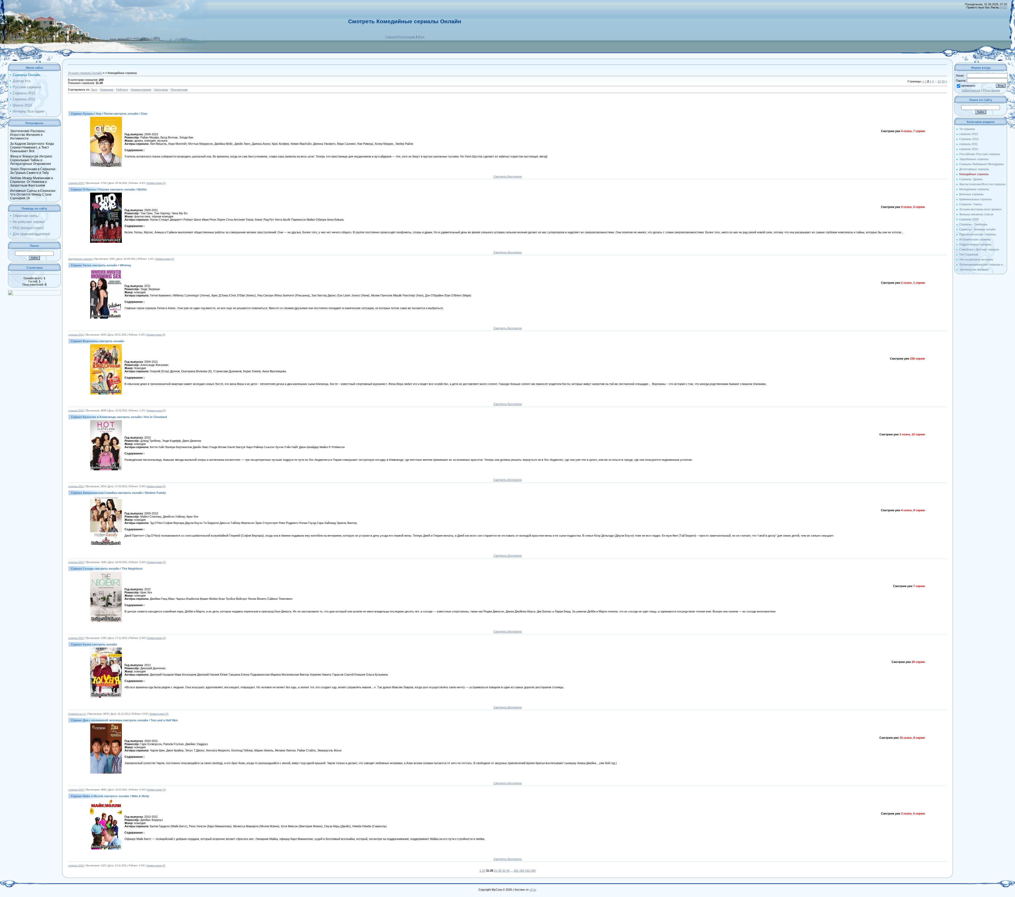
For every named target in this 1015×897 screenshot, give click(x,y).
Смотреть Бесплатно (507, 176)
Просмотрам (179, 89)
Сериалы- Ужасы (970, 204)
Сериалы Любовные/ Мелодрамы (981, 164)
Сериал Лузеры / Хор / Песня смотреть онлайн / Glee (109, 113)
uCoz (532, 889)
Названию (106, 89)
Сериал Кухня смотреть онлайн (94, 644)
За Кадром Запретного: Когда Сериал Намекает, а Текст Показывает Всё (32, 147)
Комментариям (141, 89)
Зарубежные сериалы (80, 259)
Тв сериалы (967, 129)
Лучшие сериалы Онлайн (85, 73)
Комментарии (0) (156, 183)
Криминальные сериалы (975, 199)
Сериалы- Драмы (970, 179)
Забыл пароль (971, 90)
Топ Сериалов (968, 254)
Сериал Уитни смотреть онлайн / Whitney (101, 265)
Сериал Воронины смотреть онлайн (97, 341)
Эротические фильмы (974, 269)
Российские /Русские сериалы (979, 154)
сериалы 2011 (76, 334)
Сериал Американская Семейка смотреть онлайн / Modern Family (118, 492)
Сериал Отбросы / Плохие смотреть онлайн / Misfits (109, 189)
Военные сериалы (971, 194)
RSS (1004, 7)
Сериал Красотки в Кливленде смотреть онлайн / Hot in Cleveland (119, 417)
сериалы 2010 (76, 183)
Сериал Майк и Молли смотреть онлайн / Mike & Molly (110, 796)
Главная (390, 36)
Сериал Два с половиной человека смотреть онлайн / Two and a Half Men (124, 720)
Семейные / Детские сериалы (979, 249)
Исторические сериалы (975, 239)
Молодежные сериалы (974, 189)
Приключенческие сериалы (977, 234)
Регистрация (406, 36)
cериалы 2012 (76, 638)
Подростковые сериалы (975, 244)
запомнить (968, 85)
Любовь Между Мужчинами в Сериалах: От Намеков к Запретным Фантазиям (31, 181)
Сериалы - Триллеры (973, 224)
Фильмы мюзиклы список (976, 214)
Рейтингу (122, 89)
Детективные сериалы (974, 169)
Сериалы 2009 (969, 219)
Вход (421, 36)
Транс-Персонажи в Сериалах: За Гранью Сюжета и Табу (33, 171)
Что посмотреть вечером (976, 259)
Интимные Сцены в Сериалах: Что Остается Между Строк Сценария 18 (33, 194)
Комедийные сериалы (974, 174)
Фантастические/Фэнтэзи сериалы (982, 184)
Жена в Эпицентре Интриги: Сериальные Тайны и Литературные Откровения (31, 160)
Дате (94, 89)
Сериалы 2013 (969, 139)
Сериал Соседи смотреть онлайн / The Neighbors (106, 568)
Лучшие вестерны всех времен (980, 209)
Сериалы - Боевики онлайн (977, 229)
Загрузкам (161, 89)
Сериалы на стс (77, 714)
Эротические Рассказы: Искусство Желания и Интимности (27, 134)
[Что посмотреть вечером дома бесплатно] (34, 294)
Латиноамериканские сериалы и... (982, 264)
